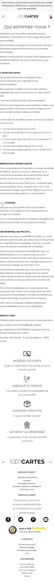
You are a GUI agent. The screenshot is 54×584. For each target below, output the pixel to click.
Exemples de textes (27, 483)
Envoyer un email (27, 513)
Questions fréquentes (27, 477)
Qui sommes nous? (27, 544)
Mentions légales (27, 547)
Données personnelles (27, 550)
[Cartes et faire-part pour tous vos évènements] (27, 16)
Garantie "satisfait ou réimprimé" (27, 486)
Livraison (27, 480)
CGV (27, 553)
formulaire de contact (30, 324)
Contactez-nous (27, 489)
